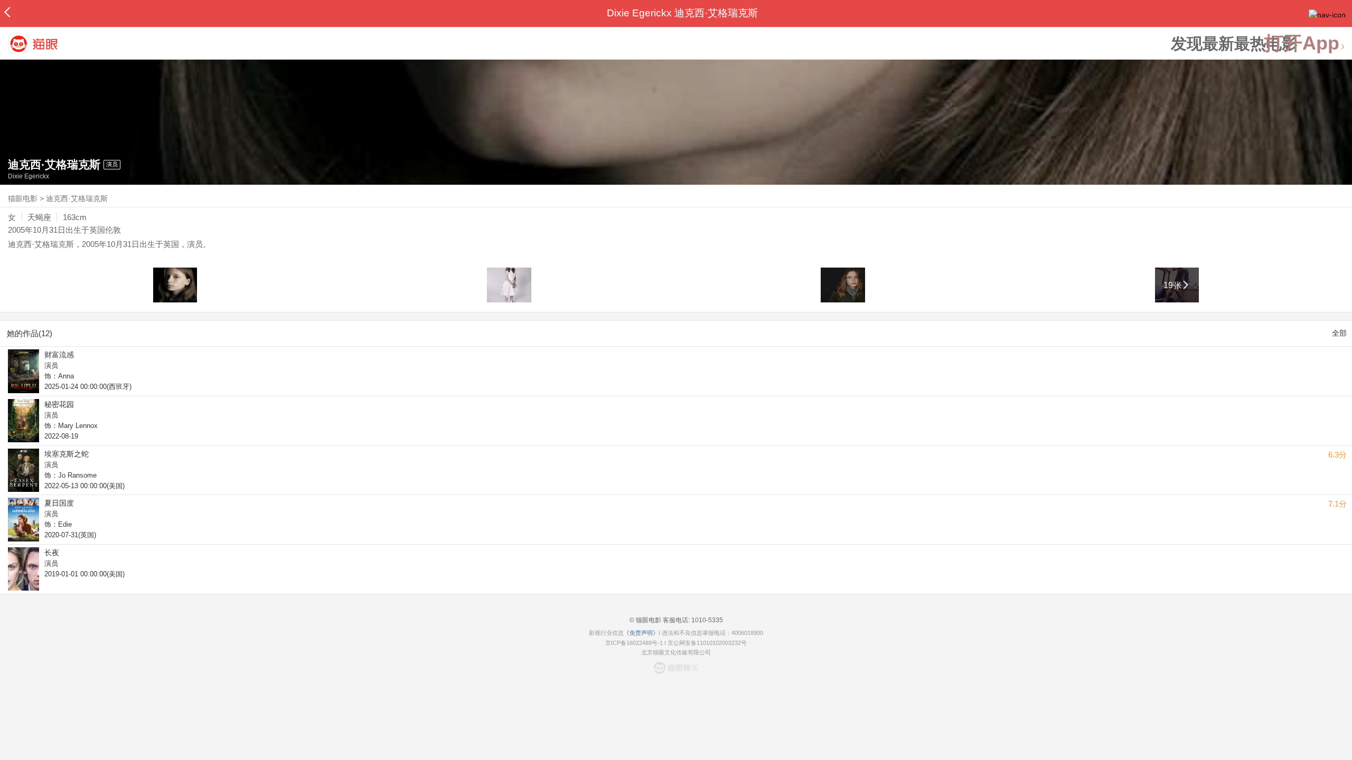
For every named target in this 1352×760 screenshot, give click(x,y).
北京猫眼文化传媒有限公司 (676, 652)
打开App (1301, 43)
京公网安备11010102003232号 (707, 643)
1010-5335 (706, 620)
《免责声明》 (641, 633)
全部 (1339, 333)
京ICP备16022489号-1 (634, 643)
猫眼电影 (22, 198)
